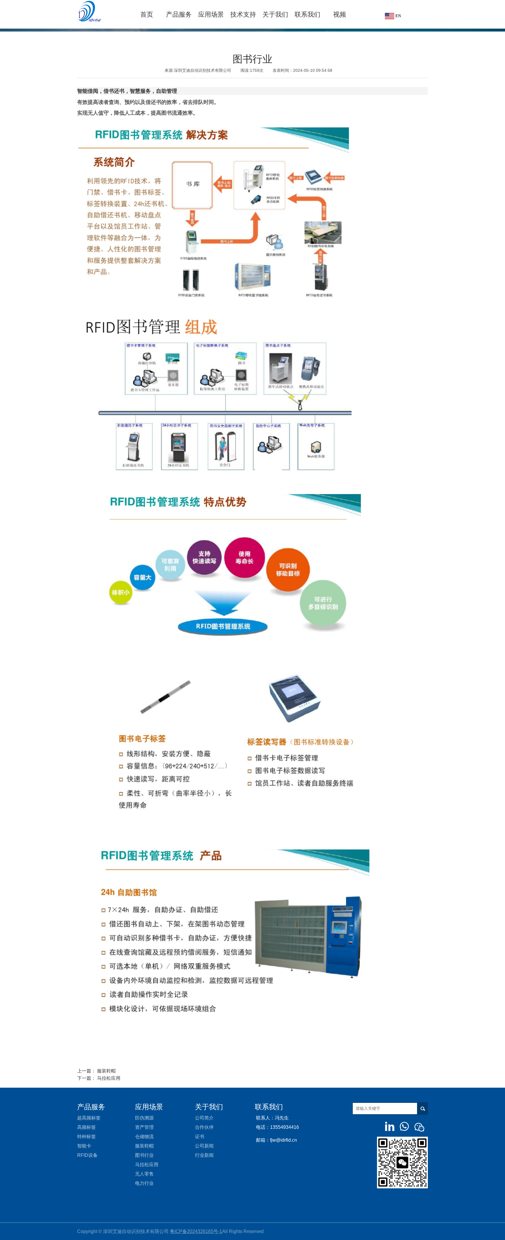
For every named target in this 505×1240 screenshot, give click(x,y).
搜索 (422, 1108)
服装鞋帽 (106, 1070)
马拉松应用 (108, 1078)
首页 (146, 14)
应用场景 (211, 14)
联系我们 (307, 14)
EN (397, 16)
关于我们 (275, 14)
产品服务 (179, 14)
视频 (339, 14)
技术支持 (243, 14)
